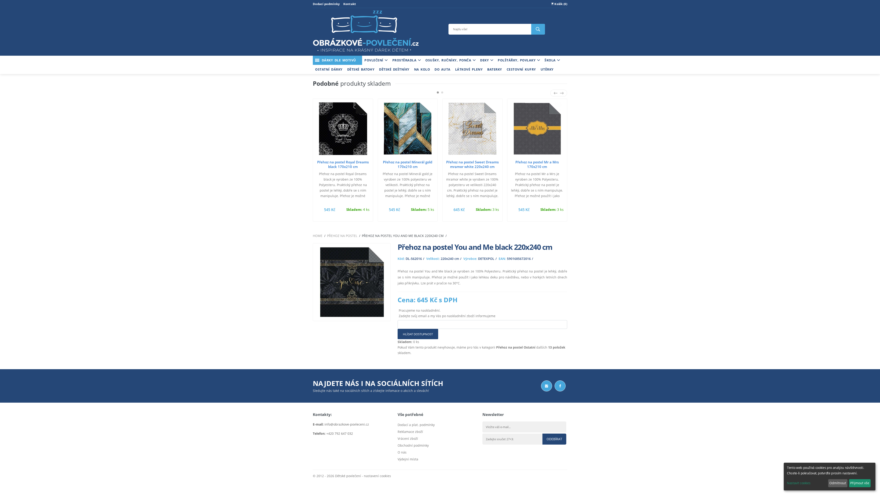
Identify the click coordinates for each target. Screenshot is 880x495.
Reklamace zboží (410, 431)
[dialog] (829, 476)
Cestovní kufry (521, 69)
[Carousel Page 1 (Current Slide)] (438, 92)
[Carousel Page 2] (442, 92)
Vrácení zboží (408, 438)
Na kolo (422, 69)
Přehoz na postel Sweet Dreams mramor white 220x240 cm (472, 164)
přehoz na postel (342, 236)
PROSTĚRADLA (405, 60)
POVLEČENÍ (374, 60)
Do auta (442, 69)
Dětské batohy (361, 69)
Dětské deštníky (394, 69)
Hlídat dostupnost (418, 334)
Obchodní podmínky (413, 445)
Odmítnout (837, 483)
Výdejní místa (408, 459)
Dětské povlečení (348, 476)
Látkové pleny (469, 69)
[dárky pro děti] (366, 53)
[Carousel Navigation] (558, 93)
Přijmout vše (859, 483)
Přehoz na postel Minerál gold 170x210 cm (407, 164)
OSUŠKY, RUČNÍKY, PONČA (449, 60)
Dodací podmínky (326, 4)
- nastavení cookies (376, 476)
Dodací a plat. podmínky (416, 425)
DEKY (485, 60)
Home (317, 236)
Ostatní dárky (329, 69)
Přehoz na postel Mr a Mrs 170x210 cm (537, 164)
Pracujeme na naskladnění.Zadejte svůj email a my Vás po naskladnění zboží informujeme (447, 313)
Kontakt (349, 4)
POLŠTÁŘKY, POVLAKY (517, 60)
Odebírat (554, 439)
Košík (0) (560, 4)
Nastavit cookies (798, 483)
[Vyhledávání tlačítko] (538, 29)
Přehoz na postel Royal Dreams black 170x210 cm (343, 164)
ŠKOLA (550, 60)
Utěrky (547, 69)
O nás (402, 452)
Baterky (494, 69)
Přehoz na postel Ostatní (515, 347)
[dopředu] (562, 93)
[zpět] (556, 93)
